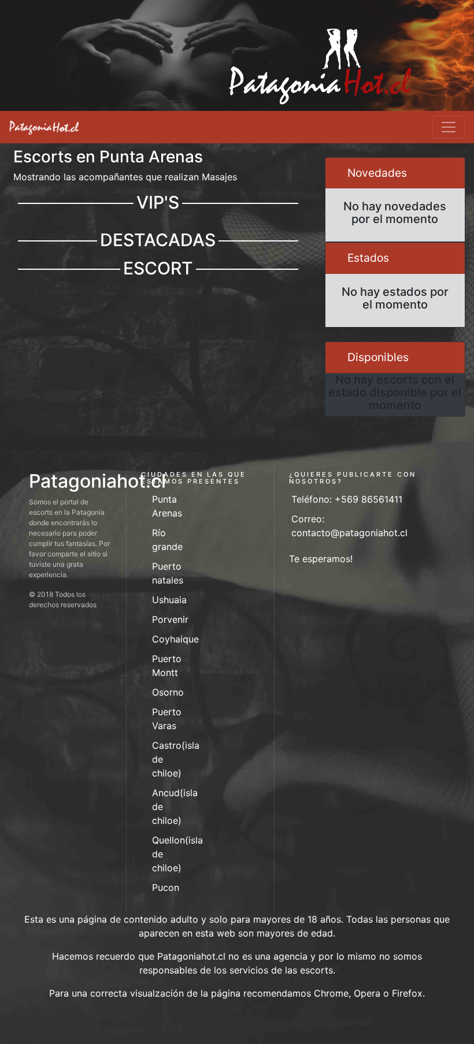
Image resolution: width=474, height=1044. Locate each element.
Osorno (168, 692)
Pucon (165, 887)
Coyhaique (175, 639)
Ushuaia (169, 599)
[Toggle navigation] (448, 127)
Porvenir (170, 619)
